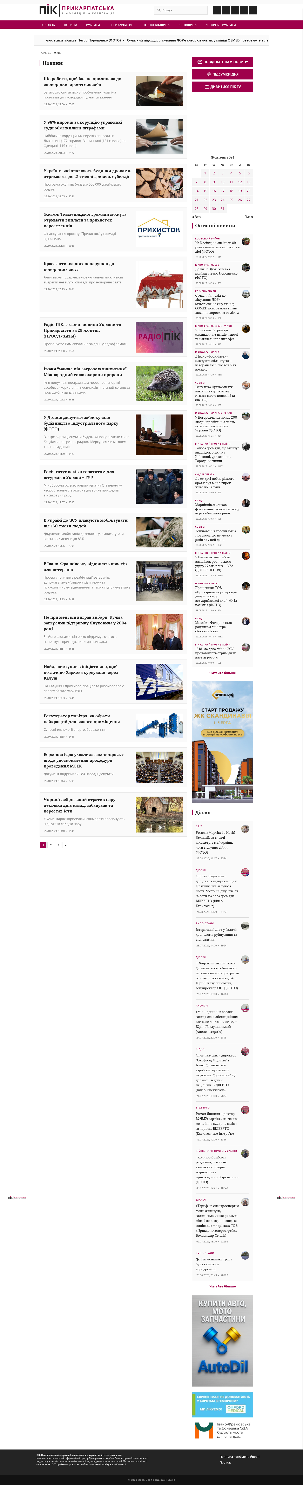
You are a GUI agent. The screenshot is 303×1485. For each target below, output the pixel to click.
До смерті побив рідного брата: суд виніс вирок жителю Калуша (214, 483)
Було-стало (205, 923)
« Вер (196, 216)
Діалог (203, 812)
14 (196, 191)
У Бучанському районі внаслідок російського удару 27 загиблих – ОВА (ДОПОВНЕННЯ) (214, 563)
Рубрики (93, 25)
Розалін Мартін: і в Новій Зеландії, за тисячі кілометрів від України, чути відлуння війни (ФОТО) (215, 842)
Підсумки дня (226, 74)
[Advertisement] (223, 123)
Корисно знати (205, 291)
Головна (48, 25)
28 (196, 208)
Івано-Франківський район (213, 325)
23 (214, 200)
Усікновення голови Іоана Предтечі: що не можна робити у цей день (215, 535)
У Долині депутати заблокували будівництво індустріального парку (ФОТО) (81, 423)
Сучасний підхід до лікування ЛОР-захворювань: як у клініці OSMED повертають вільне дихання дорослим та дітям (193, 40)
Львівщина (187, 25)
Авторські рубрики (221, 25)
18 (231, 191)
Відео (200, 1049)
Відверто (203, 1107)
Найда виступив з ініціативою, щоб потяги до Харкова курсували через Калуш (81, 672)
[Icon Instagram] (226, 10)
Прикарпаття (122, 25)
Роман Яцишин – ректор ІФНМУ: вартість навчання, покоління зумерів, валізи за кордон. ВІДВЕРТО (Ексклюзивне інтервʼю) (217, 1124)
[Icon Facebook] (217, 10)
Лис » (248, 216)
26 (240, 200)
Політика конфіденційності (240, 1457)
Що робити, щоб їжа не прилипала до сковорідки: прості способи (82, 81)
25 (231, 200)
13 (248, 182)
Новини (70, 25)
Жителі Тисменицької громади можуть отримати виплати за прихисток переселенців (85, 220)
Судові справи (205, 474)
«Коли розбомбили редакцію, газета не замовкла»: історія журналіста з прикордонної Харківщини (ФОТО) (217, 1169)
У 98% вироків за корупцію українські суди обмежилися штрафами (83, 125)
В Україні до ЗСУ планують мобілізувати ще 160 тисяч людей (86, 523)
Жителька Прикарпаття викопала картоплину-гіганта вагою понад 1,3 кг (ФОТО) (215, 393)
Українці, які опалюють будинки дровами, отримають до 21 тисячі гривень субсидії (87, 173)
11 (231, 182)
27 (248, 200)
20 (248, 191)
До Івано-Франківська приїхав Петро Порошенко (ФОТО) (216, 273)
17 (222, 191)
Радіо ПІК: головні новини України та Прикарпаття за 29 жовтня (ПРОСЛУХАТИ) (82, 330)
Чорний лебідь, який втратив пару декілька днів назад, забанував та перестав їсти (79, 805)
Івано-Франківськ (207, 264)
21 (196, 200)
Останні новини (215, 225)
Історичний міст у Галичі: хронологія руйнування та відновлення (216, 934)
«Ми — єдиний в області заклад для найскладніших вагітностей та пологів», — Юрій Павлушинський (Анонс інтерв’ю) (217, 1022)
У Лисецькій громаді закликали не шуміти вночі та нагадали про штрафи (216, 334)
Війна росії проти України (213, 443)
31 (222, 208)
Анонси (202, 1005)
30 (214, 208)
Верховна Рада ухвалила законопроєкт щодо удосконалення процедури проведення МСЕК (83, 760)
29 (205, 208)
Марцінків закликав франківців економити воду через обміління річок (217, 509)
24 (222, 200)
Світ (199, 826)
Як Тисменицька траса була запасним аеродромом (214, 1264)
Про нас (225, 1462)
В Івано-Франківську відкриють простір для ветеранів (85, 566)
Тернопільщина (156, 25)
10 (222, 182)
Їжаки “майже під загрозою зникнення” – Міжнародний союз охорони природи (87, 371)
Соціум (200, 382)
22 (205, 200)
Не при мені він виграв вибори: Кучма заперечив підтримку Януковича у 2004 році (85, 623)
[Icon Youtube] (253, 10)
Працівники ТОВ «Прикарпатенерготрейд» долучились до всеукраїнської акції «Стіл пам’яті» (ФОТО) (216, 596)
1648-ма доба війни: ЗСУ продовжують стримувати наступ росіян (215, 653)
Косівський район (207, 238)
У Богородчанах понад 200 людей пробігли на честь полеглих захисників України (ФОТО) (216, 424)
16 (214, 191)
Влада (199, 500)
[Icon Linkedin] (235, 10)
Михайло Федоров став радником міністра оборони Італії (213, 627)
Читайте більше (222, 673)
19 (240, 191)
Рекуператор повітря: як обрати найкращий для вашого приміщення (82, 718)
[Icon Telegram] (244, 10)
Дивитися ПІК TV (225, 86)
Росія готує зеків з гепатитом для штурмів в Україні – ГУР (79, 474)
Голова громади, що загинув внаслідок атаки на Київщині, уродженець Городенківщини (217, 454)
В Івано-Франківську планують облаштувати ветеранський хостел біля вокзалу (215, 362)
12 (240, 182)
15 (205, 191)
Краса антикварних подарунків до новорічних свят (79, 266)
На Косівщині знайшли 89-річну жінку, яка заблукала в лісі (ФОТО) (217, 247)
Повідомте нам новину (225, 62)
